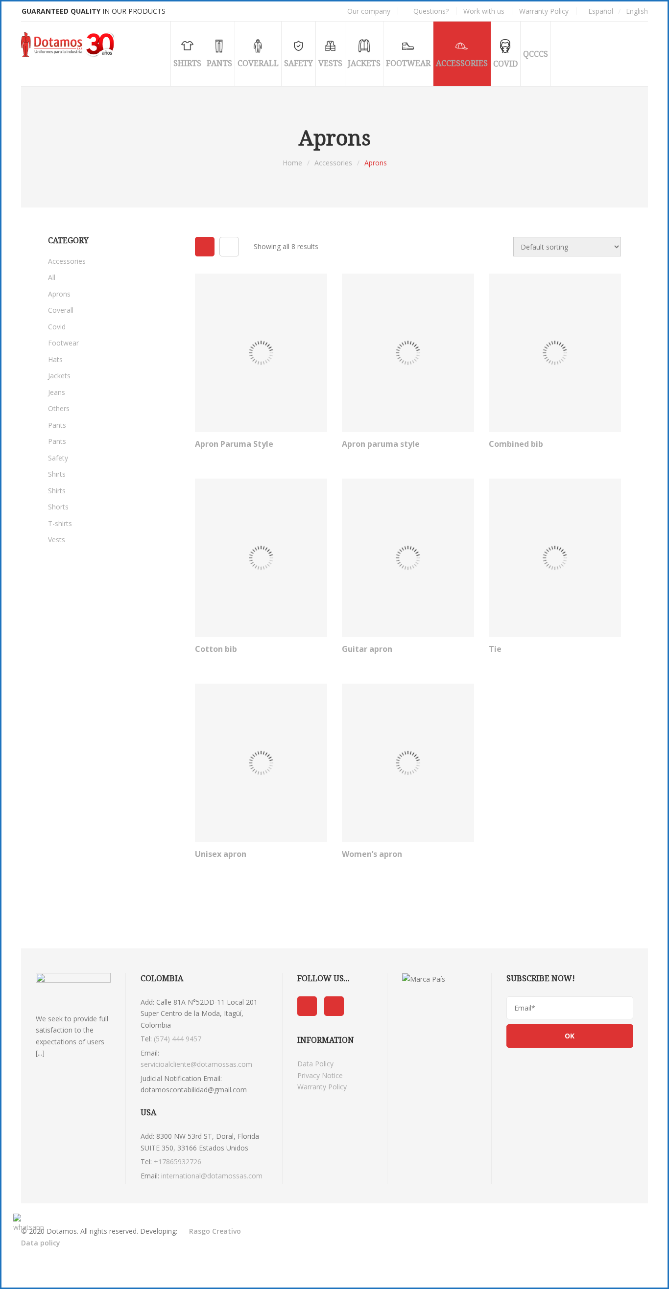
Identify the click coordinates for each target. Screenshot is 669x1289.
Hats (55, 359)
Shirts (57, 474)
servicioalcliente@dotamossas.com (196, 1064)
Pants (57, 425)
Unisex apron (220, 854)
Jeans (56, 392)
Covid (57, 326)
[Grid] (205, 246)
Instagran (334, 1006)
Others (59, 408)
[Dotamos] (69, 45)
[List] (229, 246)
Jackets (59, 375)
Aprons (59, 294)
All (51, 277)
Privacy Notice (320, 1075)
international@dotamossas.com (212, 1175)
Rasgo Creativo (215, 1231)
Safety (58, 457)
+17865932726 (177, 1161)
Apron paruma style (381, 443)
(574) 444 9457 (177, 1038)
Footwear (63, 342)
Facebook (307, 1006)
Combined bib (516, 443)
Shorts (58, 506)
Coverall (60, 310)
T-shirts (60, 523)
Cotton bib (216, 649)
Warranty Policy (322, 1086)
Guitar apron (367, 649)
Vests (56, 539)
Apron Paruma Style (234, 443)
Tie (495, 649)
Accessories (333, 162)
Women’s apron (372, 854)
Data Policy (315, 1063)
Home (292, 162)
